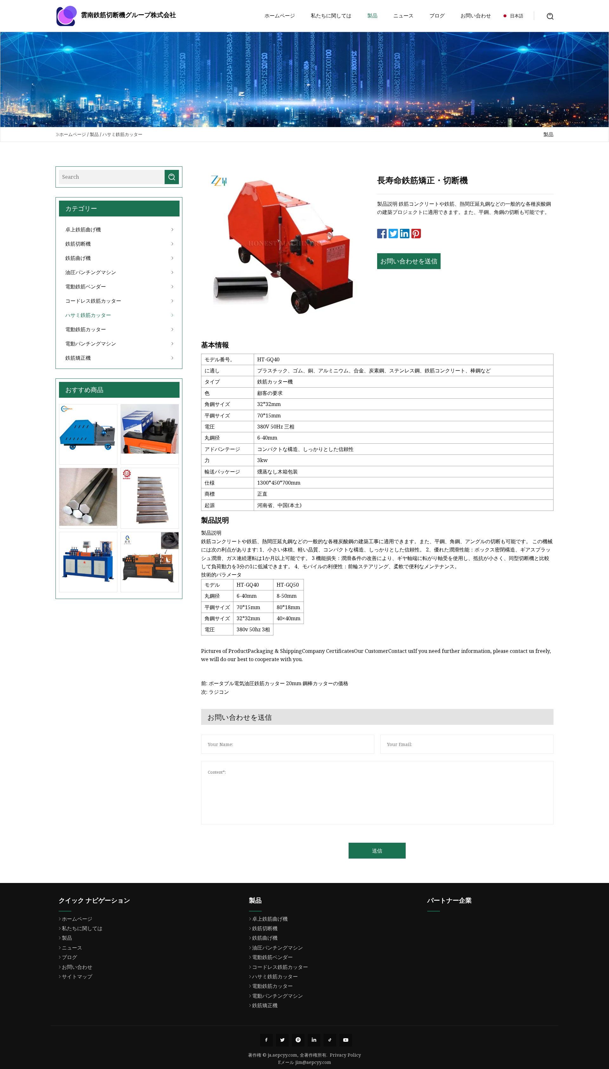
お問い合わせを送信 (408, 261)
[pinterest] (298, 1040)
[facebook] (266, 1040)
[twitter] (282, 1040)
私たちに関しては (331, 15)
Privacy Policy (345, 1055)
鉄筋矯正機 (78, 357)
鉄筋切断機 (78, 243)
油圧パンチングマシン (90, 272)
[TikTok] (330, 1040)
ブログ (437, 15)
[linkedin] (314, 1040)
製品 (372, 15)
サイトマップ (77, 976)
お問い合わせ (476, 15)
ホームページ (280, 15)
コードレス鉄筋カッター (93, 300)
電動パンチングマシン (90, 343)
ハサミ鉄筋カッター (122, 134)
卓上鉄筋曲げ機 (83, 229)
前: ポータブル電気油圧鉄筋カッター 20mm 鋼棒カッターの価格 (274, 683)
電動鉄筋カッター (85, 329)
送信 (377, 850)
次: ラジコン (215, 691)
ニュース (403, 15)
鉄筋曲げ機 (78, 257)
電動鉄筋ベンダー (85, 286)
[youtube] (345, 1040)
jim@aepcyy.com (313, 1062)
